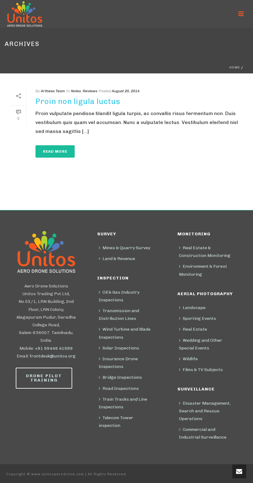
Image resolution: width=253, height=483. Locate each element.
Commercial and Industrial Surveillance (202, 433)
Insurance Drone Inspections (118, 362)
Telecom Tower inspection (116, 421)
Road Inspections (120, 388)
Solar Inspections (120, 348)
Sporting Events (199, 318)
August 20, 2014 (125, 91)
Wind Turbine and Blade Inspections (125, 333)
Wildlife (190, 358)
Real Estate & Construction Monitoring (204, 251)
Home (234, 67)
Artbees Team (53, 91)
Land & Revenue (118, 258)
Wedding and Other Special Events (200, 344)
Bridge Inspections (122, 377)
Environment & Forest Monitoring (203, 270)
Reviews (90, 91)
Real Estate (195, 329)
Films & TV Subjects (203, 369)
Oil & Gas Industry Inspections (119, 296)
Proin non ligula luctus (77, 101)
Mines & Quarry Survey (126, 247)
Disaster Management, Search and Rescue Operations (204, 411)
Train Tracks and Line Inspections (123, 403)
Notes (76, 91)
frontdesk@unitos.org (53, 356)
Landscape (194, 307)
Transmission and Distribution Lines (119, 314)
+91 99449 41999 (54, 348)
